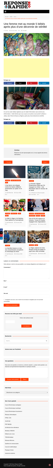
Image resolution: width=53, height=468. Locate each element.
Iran (6, 182)
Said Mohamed (9, 192)
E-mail (5, 287)
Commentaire (7, 267)
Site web (6, 293)
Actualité (25, 30)
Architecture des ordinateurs (12, 427)
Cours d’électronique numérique (13, 408)
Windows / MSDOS (9, 430)
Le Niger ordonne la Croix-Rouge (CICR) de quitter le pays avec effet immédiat (37, 249)
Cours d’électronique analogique (13, 405)
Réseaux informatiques (10, 414)
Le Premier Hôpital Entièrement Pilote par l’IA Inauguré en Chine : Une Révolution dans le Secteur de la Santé (38, 187)
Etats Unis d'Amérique (15, 180)
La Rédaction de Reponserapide (37, 192)
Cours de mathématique (11, 446)
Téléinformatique (9, 437)
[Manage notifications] (50, 465)
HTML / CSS (8, 417)
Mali (19, 213)
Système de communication (12, 443)
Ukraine (42, 215)
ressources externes (10, 453)
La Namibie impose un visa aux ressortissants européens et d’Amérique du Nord (14, 249)
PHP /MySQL (8, 424)
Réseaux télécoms (9, 440)
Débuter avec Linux (10, 434)
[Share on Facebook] (1, 229)
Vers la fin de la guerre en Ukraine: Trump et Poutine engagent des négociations (37, 220)
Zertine (6, 30)
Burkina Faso (14, 213)
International (32, 215)
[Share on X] (1, 232)
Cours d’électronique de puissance (13, 411)
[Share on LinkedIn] (1, 238)
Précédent (8, 162)
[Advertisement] (26, 68)
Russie (38, 215)
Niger (7, 215)
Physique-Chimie (9, 450)
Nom (5, 280)
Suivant (45, 162)
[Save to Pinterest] (1, 235)
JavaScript (7, 421)
